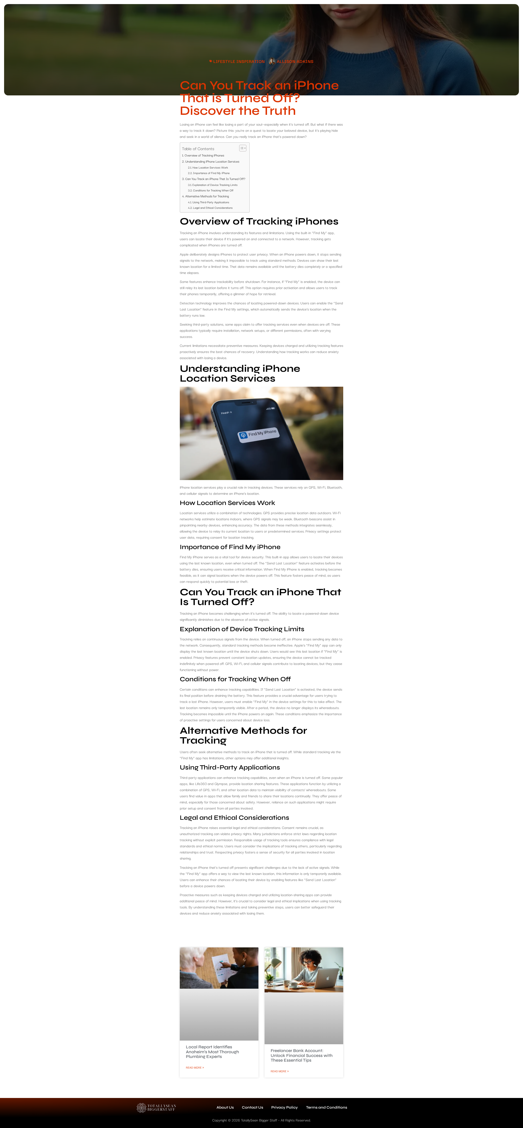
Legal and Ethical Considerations (213, 207)
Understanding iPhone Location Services (212, 161)
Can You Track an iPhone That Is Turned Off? (215, 178)
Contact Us (252, 1107)
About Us (225, 1107)
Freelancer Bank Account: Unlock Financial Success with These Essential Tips (302, 1055)
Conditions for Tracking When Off (213, 190)
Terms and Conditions (326, 1107)
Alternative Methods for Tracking (207, 195)
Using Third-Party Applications (210, 202)
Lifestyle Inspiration (239, 61)
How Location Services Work (210, 167)
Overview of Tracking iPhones (204, 155)
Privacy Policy (284, 1107)
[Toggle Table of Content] (240, 148)
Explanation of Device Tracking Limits (215, 184)
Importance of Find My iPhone (211, 173)
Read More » (195, 1067)
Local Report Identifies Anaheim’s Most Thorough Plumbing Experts (212, 1051)
